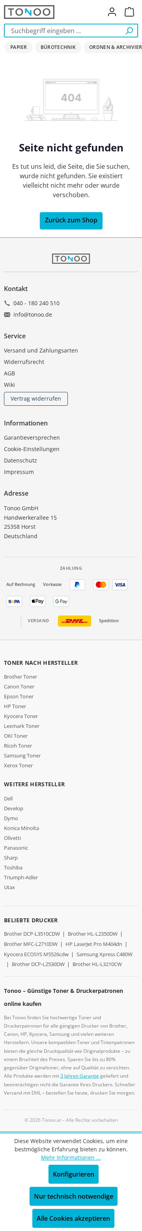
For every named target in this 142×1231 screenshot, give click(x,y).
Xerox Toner (18, 765)
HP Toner (15, 706)
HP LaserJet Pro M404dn (93, 943)
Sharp (11, 857)
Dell (8, 798)
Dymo (11, 818)
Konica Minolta (21, 828)
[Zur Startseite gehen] (29, 12)
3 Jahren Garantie (79, 1075)
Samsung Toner (22, 755)
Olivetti (12, 837)
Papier (18, 47)
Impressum (19, 472)
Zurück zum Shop (71, 220)
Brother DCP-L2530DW (38, 964)
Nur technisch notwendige (73, 1196)
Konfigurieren (73, 1174)
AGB (9, 373)
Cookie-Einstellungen (32, 449)
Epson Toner (19, 696)
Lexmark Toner (21, 725)
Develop (13, 808)
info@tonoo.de (32, 314)
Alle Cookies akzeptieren (73, 1218)
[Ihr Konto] (112, 12)
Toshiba (13, 867)
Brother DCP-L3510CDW (32, 933)
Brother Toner (20, 676)
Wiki (9, 384)
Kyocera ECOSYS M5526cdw (36, 954)
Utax (9, 887)
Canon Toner (19, 686)
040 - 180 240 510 (36, 303)
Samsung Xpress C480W (105, 954)
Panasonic (16, 847)
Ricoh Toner (18, 745)
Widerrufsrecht (24, 362)
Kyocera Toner (21, 716)
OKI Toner (16, 735)
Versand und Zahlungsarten (41, 350)
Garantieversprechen (32, 437)
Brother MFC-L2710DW (31, 943)
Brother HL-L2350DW (93, 933)
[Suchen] (129, 30)
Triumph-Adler (21, 877)
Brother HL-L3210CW (97, 964)
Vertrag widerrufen (36, 398)
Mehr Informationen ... (71, 1157)
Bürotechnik (58, 47)
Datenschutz (20, 460)
